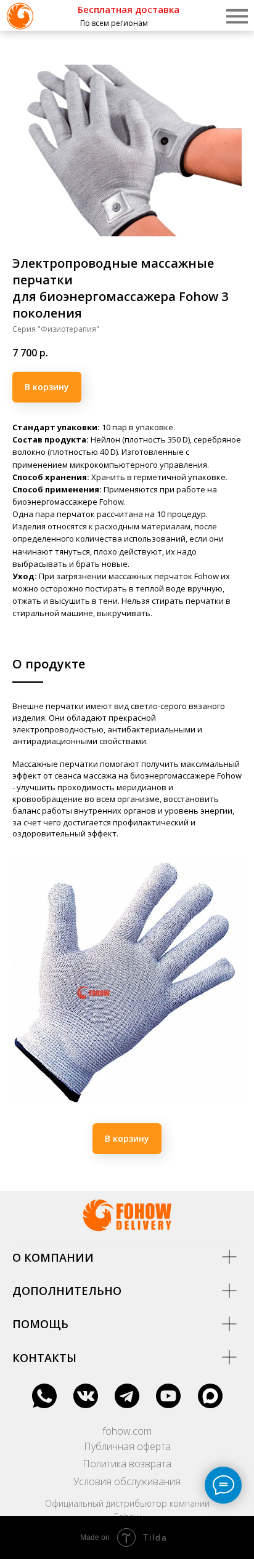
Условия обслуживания (127, 1481)
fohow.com (127, 1431)
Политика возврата (127, 1463)
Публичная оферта (127, 1446)
